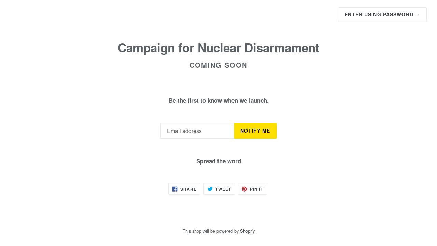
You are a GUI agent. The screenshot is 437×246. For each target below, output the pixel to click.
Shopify (247, 231)
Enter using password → (382, 14)
